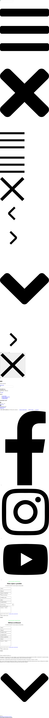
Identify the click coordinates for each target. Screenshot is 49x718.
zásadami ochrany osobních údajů (13, 613)
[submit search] (9, 352)
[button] (24, 65)
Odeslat (1, 617)
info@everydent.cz (3, 407)
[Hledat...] (12, 365)
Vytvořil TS (37, 409)
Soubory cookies (30, 409)
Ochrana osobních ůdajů (23, 409)
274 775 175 (2, 404)
